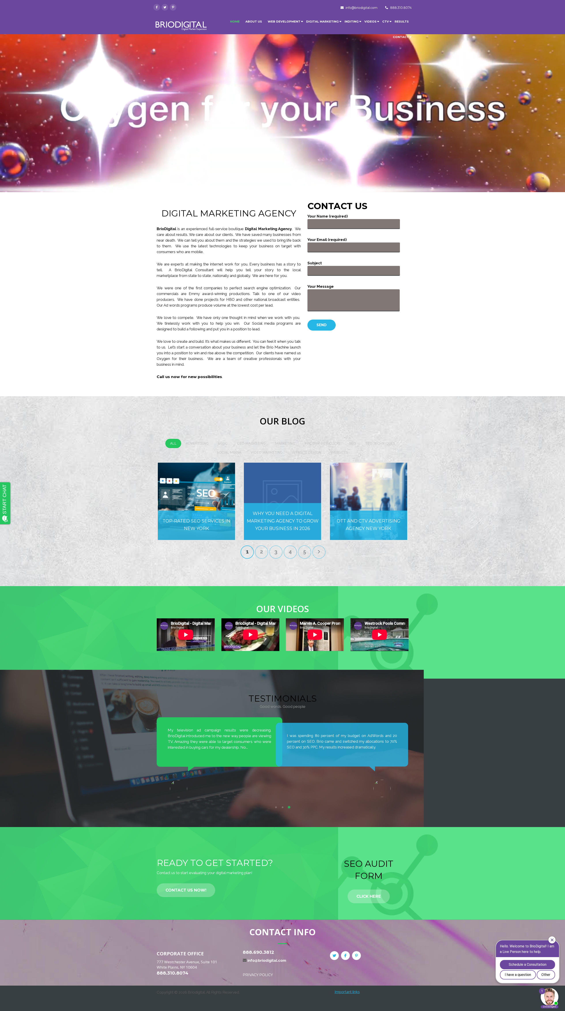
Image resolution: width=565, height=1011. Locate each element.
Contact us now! (186, 890)
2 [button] (282, 807)
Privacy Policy (258, 975)
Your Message (320, 286)
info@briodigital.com (361, 8)
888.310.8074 (401, 8)
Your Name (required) (327, 216)
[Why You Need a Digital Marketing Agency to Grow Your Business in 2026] (282, 501)
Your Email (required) (327, 239)
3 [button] (289, 807)
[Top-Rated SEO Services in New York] (196, 501)
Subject (314, 263)
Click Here (368, 896)
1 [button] (276, 807)
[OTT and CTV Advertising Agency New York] (368, 501)
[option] (219, 757)
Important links (347, 992)
